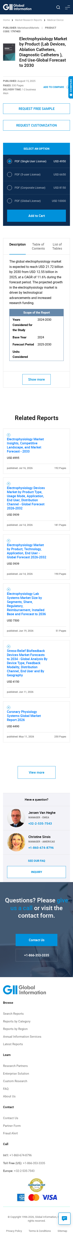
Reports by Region (15, 1029)
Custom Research (15, 1081)
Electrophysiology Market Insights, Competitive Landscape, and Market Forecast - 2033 (25, 445)
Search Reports (13, 1014)
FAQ (6, 1089)
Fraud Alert (10, 1133)
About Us (9, 1096)
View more (36, 772)
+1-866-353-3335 (36, 955)
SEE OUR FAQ (36, 860)
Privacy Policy (14, 1230)
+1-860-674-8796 (41, 848)
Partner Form (12, 1126)
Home (6, 20)
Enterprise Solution (16, 1073)
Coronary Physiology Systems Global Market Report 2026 (24, 715)
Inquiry (36, 872)
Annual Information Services (22, 1036)
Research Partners (15, 1066)
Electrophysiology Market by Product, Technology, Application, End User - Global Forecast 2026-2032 (26, 551)
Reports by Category (16, 1021)
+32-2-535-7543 (40, 823)
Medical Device (55, 20)
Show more (36, 379)
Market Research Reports (28, 20)
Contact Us (36, 940)
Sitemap (62, 1230)
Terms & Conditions (40, 1230)
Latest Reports (13, 1044)
